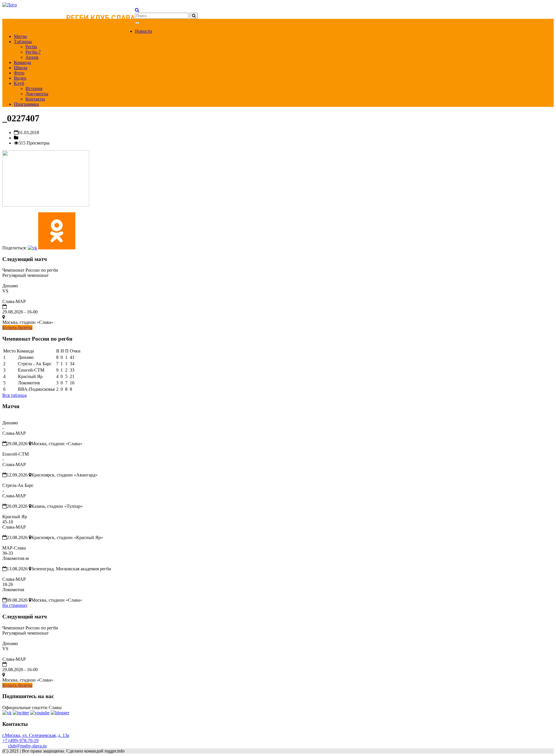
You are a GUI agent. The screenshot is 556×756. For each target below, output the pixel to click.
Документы (36, 93)
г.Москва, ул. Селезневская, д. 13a (35, 735)
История (33, 88)
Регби (31, 46)
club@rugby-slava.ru (27, 745)
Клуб (19, 83)
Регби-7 (33, 52)
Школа (20, 67)
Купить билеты (17, 327)
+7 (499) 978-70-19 (20, 740)
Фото (19, 72)
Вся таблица (14, 395)
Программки (26, 104)
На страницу (15, 605)
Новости (143, 31)
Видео (20, 78)
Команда (22, 62)
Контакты (35, 98)
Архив (32, 57)
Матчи (20, 36)
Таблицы (23, 41)
